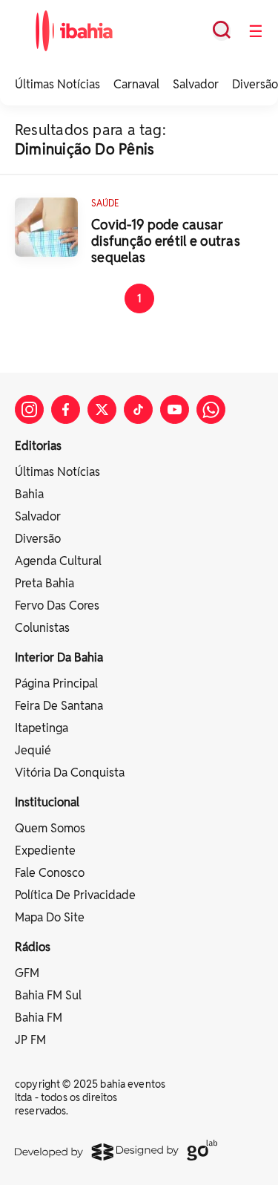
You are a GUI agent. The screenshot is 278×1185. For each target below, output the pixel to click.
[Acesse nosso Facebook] (65, 409)
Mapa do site (50, 917)
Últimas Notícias (57, 84)
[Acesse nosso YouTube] (174, 409)
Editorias (38, 446)
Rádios (32, 947)
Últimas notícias (57, 472)
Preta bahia (44, 583)
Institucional (47, 802)
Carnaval (136, 84)
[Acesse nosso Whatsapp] (210, 409)
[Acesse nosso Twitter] (101, 409)
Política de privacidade (75, 895)
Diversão (255, 84)
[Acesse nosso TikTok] (138, 409)
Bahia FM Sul (48, 995)
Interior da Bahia (59, 657)
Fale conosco (50, 873)
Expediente (45, 850)
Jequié (33, 750)
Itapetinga (41, 728)
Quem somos (50, 828)
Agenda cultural (58, 561)
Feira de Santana (59, 706)
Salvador (196, 84)
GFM (27, 973)
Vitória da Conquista (70, 772)
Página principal (56, 683)
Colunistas (42, 628)
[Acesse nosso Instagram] (29, 409)
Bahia (29, 494)
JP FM (30, 1040)
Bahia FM (38, 1017)
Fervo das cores (57, 605)
